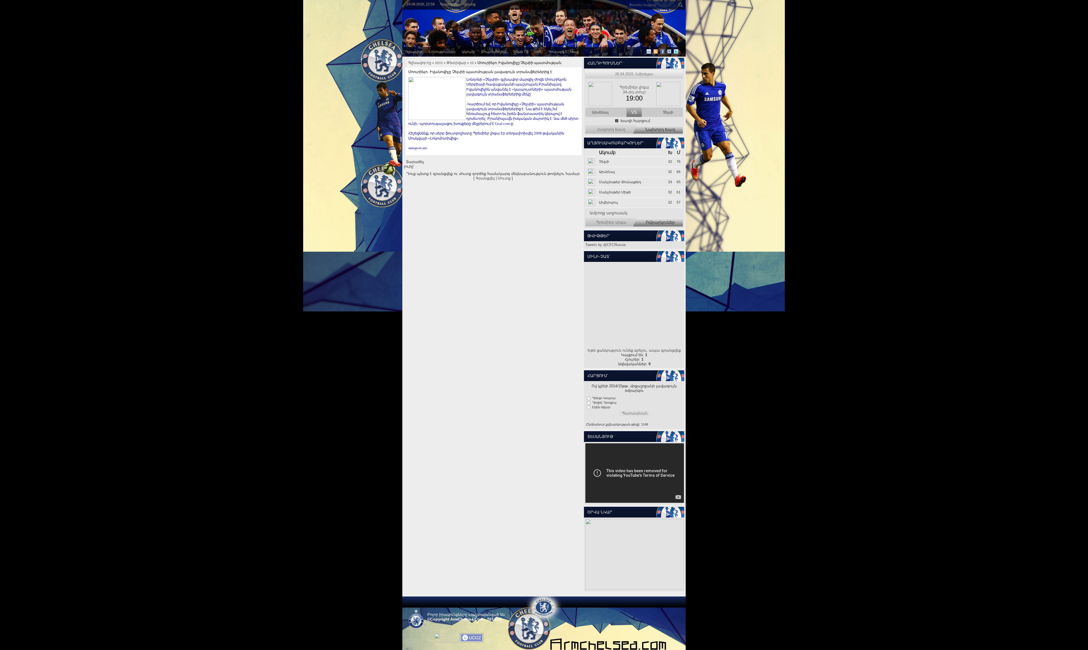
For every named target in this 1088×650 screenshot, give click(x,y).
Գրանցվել (449, 4)
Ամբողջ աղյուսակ (608, 213)
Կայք (574, 52)
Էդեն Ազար (601, 407)
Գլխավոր (413, 52)
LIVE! (538, 52)
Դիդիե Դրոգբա (604, 402)
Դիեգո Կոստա (604, 398)
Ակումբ (468, 52)
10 (472, 63)
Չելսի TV (520, 52)
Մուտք (470, 4)
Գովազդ (556, 52)
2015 (439, 63)
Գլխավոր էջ (419, 63)
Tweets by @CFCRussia (605, 245)
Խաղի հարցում (635, 121)
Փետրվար (456, 63)
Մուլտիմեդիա (494, 52)
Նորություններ (442, 52)
